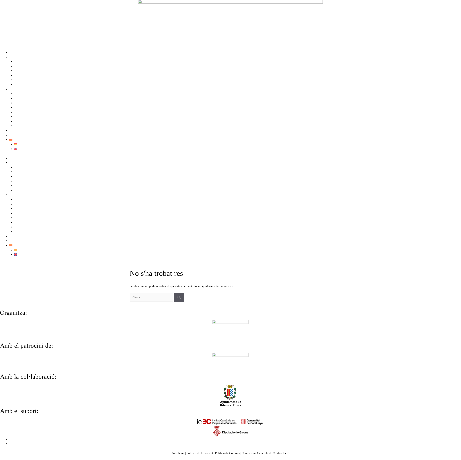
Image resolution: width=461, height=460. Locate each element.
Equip (17, 70)
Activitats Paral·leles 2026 (31, 107)
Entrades (19, 121)
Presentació (21, 61)
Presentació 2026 (25, 94)
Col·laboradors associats (29, 84)
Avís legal (178, 453)
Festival (14, 57)
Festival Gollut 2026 (22, 52)
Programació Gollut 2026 (30, 98)
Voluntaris (20, 75)
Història (19, 66)
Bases (17, 126)
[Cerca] (179, 297)
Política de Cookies (227, 453)
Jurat (17, 112)
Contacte (15, 130)
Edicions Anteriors (26, 80)
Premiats (19, 116)
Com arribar (16, 135)
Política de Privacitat (200, 453)
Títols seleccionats (26, 103)
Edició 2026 (17, 89)
